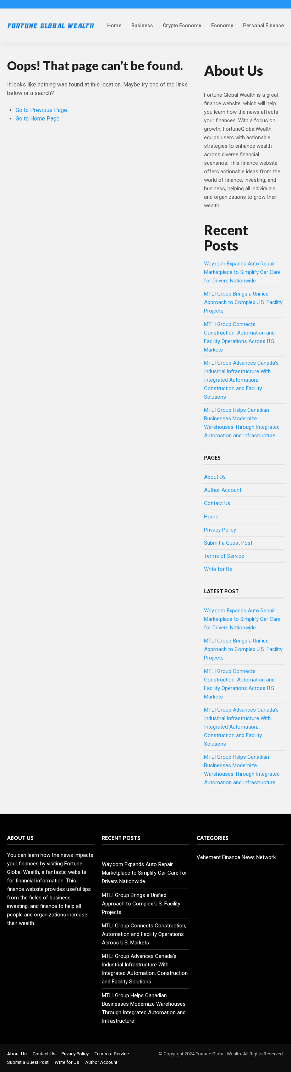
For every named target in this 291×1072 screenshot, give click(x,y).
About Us (215, 477)
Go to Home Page (38, 118)
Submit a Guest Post (228, 543)
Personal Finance (263, 25)
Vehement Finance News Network (236, 857)
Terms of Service (224, 556)
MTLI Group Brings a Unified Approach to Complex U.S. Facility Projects (243, 302)
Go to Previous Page (41, 110)
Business (142, 25)
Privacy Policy (220, 530)
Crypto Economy (182, 25)
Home (114, 25)
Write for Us (218, 569)
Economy (222, 25)
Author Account (222, 490)
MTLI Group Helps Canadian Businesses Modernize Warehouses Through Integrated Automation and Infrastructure (144, 1008)
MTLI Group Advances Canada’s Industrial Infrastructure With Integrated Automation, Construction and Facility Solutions (241, 380)
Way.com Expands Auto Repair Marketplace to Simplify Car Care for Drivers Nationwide (242, 272)
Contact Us (217, 503)
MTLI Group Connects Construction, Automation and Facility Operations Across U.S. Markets (144, 934)
